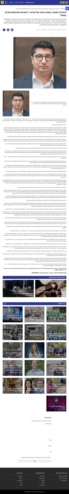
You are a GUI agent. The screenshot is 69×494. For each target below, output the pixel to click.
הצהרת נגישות (64, 480)
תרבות (21, 485)
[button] (67, 8)
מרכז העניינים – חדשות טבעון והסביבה (57, 9)
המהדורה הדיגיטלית (62, 476)
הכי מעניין (20, 476)
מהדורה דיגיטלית (19, 2)
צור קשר (11, 2)
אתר (50, 451)
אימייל (49, 446)
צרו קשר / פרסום (63, 478)
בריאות (20, 478)
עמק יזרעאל (42, 478)
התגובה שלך (48, 423)
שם (50, 440)
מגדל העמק (42, 485)
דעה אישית (19, 480)
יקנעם (43, 483)
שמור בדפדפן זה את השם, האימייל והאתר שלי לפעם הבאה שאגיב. (35, 457)
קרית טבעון (42, 476)
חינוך (21, 483)
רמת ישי (43, 480)
